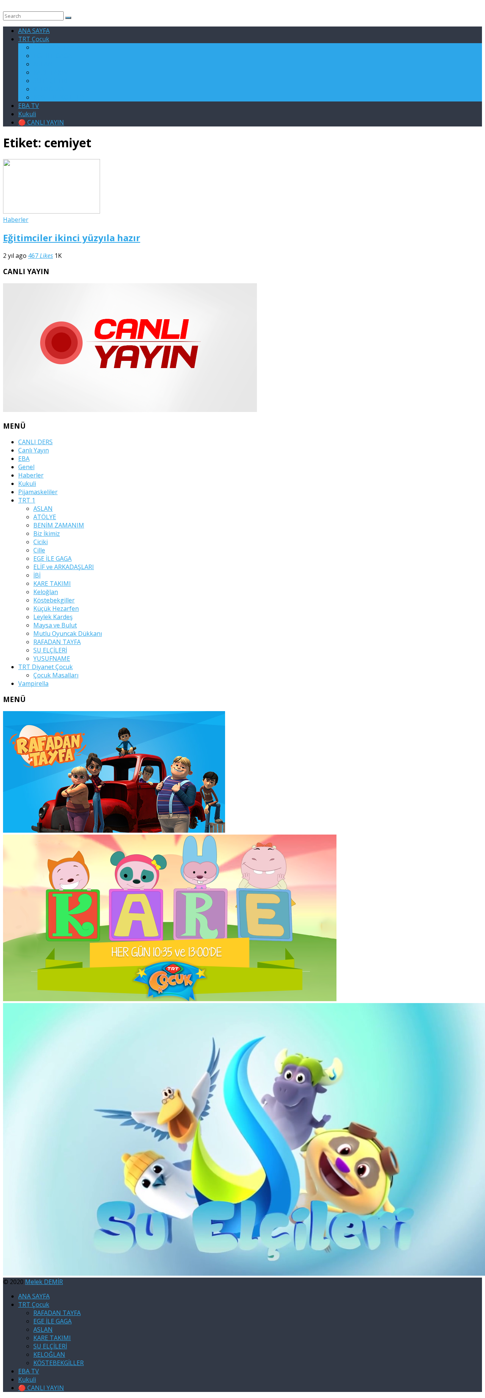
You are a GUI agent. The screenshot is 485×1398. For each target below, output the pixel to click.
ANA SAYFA (34, 31)
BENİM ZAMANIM (58, 525)
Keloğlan (45, 592)
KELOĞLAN (49, 89)
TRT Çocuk (33, 39)
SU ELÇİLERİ (50, 80)
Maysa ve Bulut (55, 625)
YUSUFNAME (51, 658)
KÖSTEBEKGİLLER (58, 97)
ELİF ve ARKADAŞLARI (63, 567)
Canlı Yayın (33, 450)
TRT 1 (26, 500)
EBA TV (28, 105)
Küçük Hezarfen (56, 608)
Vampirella (33, 683)
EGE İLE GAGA (52, 55)
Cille (39, 550)
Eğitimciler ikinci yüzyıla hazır (71, 237)
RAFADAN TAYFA (57, 47)
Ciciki (40, 542)
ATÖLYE (44, 517)
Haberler (15, 219)
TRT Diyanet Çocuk (45, 667)
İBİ (37, 575)
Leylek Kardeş (53, 617)
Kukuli (27, 114)
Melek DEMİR (44, 1282)
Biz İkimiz (46, 533)
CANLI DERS (35, 442)
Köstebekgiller (54, 600)
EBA (24, 458)
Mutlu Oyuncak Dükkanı (67, 633)
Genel (26, 467)
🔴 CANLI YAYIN (41, 122)
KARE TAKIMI (52, 72)
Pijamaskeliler (38, 492)
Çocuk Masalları (55, 675)
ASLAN (43, 64)
